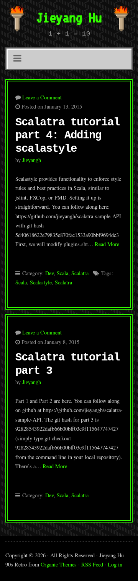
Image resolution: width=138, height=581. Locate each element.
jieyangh (31, 160)
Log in (115, 564)
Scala (62, 273)
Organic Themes (59, 564)
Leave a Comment (42, 97)
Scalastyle (41, 282)
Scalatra (80, 273)
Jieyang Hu (69, 17)
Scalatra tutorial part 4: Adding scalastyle (67, 135)
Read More (107, 244)
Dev (49, 273)
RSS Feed (92, 564)
